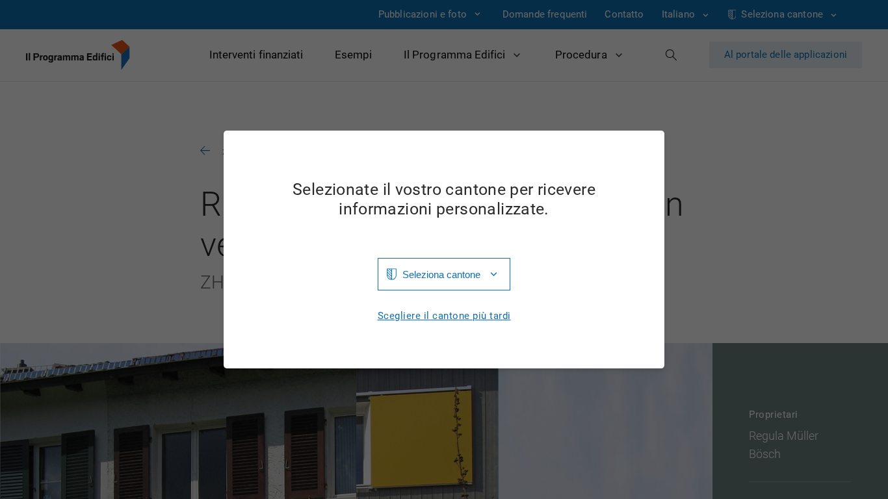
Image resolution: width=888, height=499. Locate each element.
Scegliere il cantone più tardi (444, 316)
